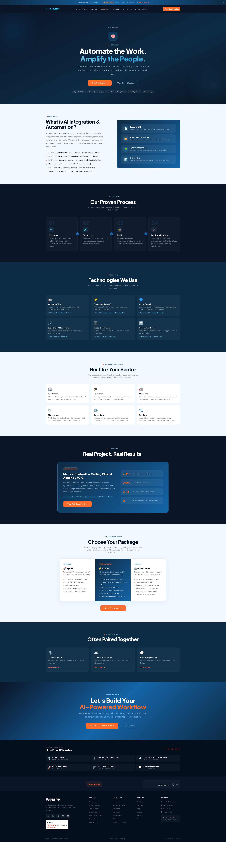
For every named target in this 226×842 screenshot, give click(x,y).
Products (105, 9)
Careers (144, 9)
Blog (131, 9)
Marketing (116, 812)
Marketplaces (117, 815)
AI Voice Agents (94, 805)
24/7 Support (93, 822)
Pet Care (115, 819)
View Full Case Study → (77, 504)
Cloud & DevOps (94, 812)
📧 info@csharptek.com (169, 802)
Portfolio (125, 9)
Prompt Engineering (95, 819)
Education (116, 808)
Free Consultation (172, 9)
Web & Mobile (93, 808)
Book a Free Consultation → (102, 726)
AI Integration (93, 802)
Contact (139, 819)
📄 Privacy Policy (166, 812)
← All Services (113, 27)
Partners (139, 815)
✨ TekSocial (108, 2)
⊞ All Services (94, 784)
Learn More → (144, 2)
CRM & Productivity (119, 822)
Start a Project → (100, 83)
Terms (116, 838)
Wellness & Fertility (119, 805)
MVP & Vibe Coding (95, 815)
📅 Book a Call (166, 808)
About (137, 9)
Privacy (110, 838)
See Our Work (130, 726)
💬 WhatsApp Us (167, 805)
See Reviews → (51, 827)
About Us (140, 802)
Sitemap (122, 838)
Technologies (115, 9)
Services (86, 9)
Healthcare (116, 802)
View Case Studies (125, 83)
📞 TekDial (94, 2)
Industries (95, 9)
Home (78, 9)
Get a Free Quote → (113, 608)
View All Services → (172, 749)
